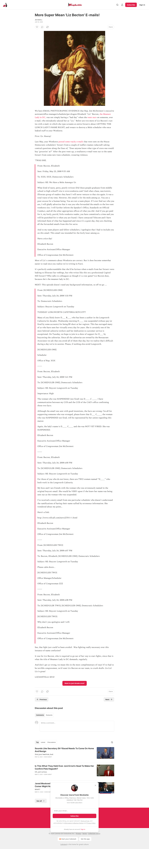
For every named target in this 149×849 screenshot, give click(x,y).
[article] (74, 754)
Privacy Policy (91, 823)
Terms (84, 833)
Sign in (142, 5)
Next (107, 699)
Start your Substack (68, 839)
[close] (95, 785)
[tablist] (44, 715)
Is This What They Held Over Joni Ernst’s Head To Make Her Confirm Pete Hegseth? (64, 767)
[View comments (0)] (42, 27)
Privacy (78, 833)
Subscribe (131, 5)
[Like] (37, 27)
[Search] (117, 5)
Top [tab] (37, 742)
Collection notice (94, 833)
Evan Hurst (48, 757)
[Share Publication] (122, 5)
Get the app (85, 839)
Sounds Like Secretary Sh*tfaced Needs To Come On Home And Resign (64, 750)
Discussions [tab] (51, 742)
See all (39, 801)
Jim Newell (38, 20)
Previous (43, 699)
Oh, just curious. (41, 772)
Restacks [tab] (49, 715)
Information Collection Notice (73, 823)
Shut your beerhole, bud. (44, 754)
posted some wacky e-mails (70, 141)
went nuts (92, 117)
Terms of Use (85, 821)
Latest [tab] (43, 742)
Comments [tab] (40, 715)
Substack (63, 844)
